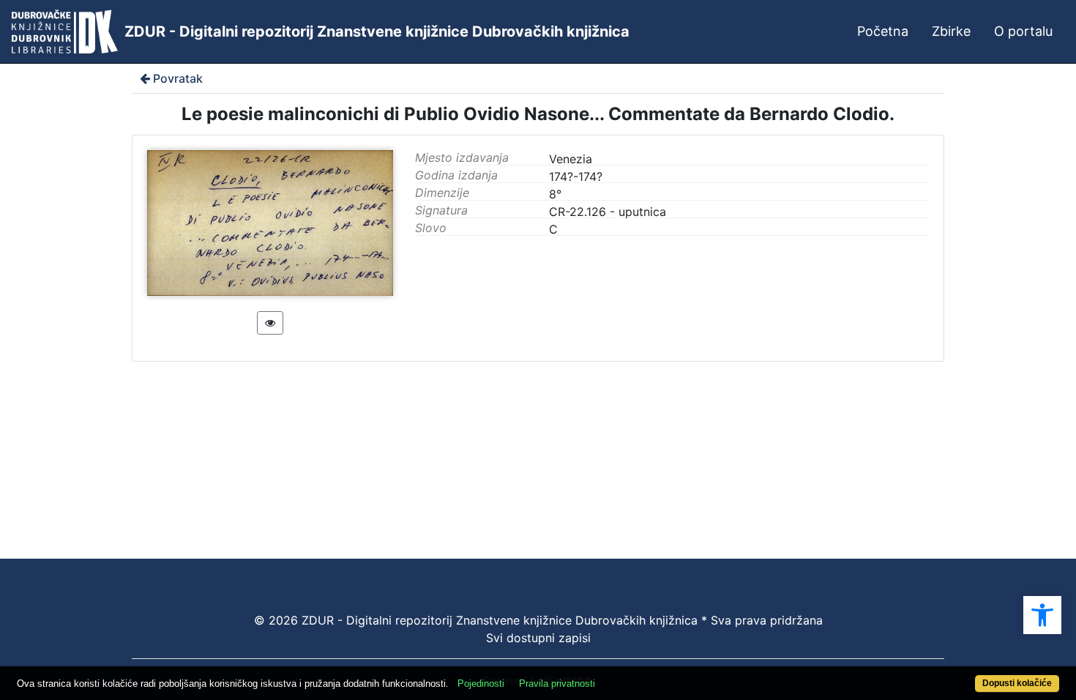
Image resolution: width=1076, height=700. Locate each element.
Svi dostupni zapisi (538, 637)
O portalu (1023, 31)
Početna (882, 31)
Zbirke (951, 31)
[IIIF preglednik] (270, 323)
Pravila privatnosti (557, 683)
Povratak (178, 78)
